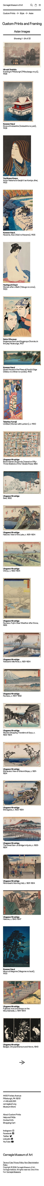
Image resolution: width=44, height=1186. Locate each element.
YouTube (6, 1141)
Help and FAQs (9, 1117)
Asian (31, 13)
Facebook (7, 1133)
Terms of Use (8, 1162)
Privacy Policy (19, 1162)
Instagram (7, 1130)
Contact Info (8, 1120)
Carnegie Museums (14, 1172)
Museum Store (9, 1106)
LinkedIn (6, 1139)
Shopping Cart (9, 1122)
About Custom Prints (12, 1114)
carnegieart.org (9, 1104)
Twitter (6, 1136)
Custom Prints (9, 13)
